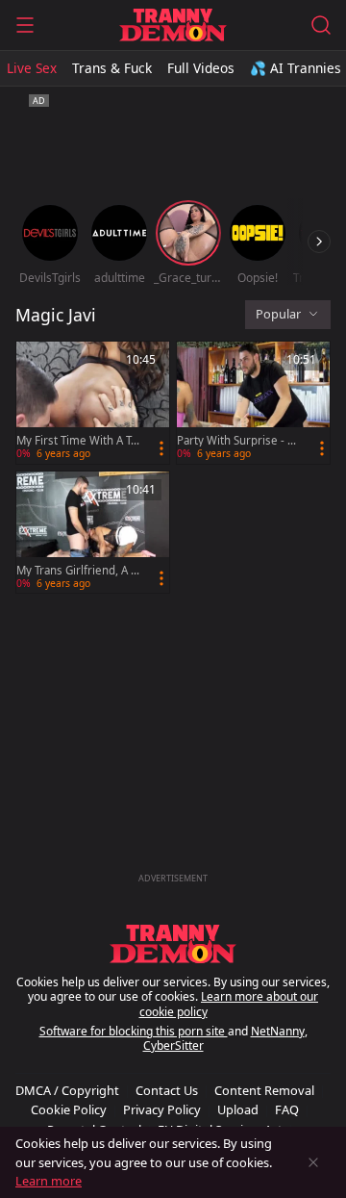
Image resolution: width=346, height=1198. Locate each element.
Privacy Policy (162, 1109)
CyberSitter (173, 1045)
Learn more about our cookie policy (229, 1004)
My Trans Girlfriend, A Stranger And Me (78, 570)
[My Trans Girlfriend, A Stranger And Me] (92, 533)
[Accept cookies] (313, 1162)
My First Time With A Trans (76, 440)
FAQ (287, 1109)
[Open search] (321, 25)
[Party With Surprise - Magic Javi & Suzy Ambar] (253, 403)
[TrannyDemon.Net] (172, 25)
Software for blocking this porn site (133, 1031)
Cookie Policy (69, 1109)
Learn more (48, 1180)
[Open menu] (25, 25)
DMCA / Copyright (67, 1090)
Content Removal (264, 1090)
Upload (238, 1109)
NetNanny (278, 1031)
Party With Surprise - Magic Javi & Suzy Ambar (237, 440)
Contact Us (167, 1090)
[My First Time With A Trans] (92, 403)
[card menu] (161, 448)
